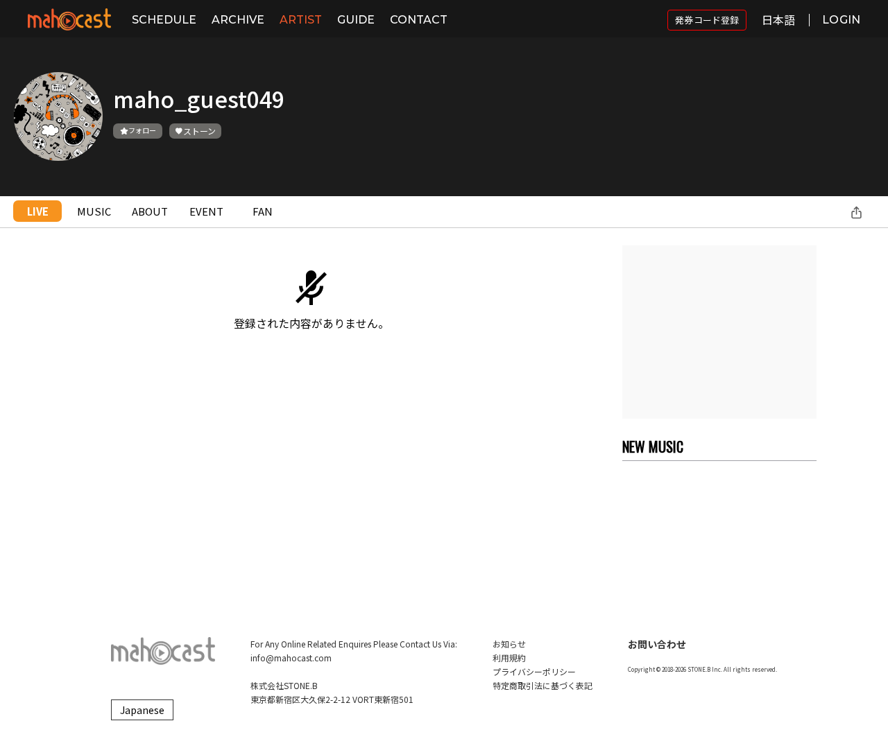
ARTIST (301, 19)
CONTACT (418, 19)
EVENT (206, 211)
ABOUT (150, 211)
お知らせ (509, 644)
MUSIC (94, 211)
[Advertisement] (719, 332)
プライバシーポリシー (534, 671)
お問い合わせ (657, 644)
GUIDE (356, 19)
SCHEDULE (164, 19)
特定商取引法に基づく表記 (542, 685)
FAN (263, 211)
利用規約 (509, 657)
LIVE (38, 211)
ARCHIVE (238, 19)
